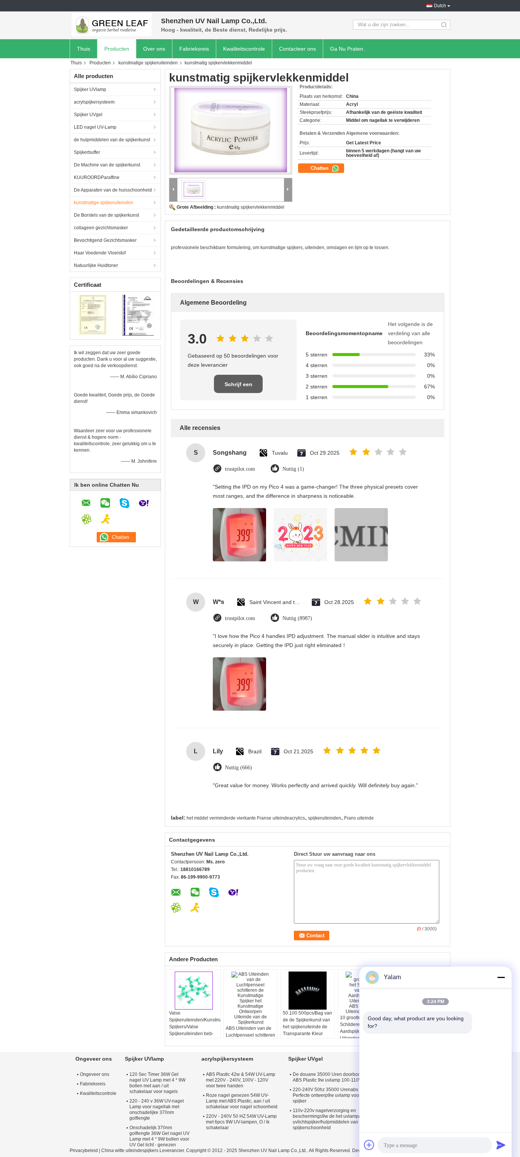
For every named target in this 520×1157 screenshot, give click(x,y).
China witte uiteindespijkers (129, 1150)
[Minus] (501, 977)
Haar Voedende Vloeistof (100, 253)
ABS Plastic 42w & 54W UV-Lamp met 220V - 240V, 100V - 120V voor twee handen (240, 1080)
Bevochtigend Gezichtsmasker (105, 240)
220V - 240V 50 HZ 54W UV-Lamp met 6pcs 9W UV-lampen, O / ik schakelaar (241, 1122)
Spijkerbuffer (87, 152)
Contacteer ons (297, 49)
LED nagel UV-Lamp (95, 127)
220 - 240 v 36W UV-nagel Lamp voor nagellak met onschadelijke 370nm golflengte (156, 1109)
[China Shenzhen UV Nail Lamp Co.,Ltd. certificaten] (92, 314)
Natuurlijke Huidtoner (96, 265)
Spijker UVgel (88, 114)
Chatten (320, 168)
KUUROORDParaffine (97, 177)
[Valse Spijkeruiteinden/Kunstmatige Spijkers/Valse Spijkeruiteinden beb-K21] (193, 991)
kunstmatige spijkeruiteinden (148, 63)
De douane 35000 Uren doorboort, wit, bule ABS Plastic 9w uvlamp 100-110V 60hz (338, 1077)
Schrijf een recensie (238, 387)
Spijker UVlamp (90, 89)
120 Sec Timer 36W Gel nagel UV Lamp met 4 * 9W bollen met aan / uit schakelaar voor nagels (157, 1083)
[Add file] (369, 1144)
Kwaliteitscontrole (244, 49)
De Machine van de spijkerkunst (107, 165)
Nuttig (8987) (297, 618)
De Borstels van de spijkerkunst (106, 215)
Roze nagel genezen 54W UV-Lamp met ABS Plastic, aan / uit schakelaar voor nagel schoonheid (242, 1101)
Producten (116, 49)
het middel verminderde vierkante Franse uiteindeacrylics (246, 818)
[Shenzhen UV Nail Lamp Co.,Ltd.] (111, 24)
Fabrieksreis (194, 49)
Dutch (440, 5)
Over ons (154, 49)
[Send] (501, 1144)
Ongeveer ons (94, 1074)
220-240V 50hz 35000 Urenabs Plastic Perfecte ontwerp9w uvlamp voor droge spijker (333, 1095)
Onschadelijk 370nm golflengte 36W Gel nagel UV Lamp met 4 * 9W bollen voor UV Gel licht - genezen (159, 1136)
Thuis (83, 49)
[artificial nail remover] (230, 130)
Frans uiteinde (359, 818)
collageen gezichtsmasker (101, 227)
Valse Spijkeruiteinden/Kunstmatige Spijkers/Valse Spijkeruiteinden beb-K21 (194, 1026)
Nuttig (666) (238, 767)
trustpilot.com (240, 469)
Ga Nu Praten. (347, 49)
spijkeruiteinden (324, 818)
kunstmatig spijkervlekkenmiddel (250, 207)
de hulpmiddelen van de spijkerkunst (112, 139)
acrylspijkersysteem (94, 102)
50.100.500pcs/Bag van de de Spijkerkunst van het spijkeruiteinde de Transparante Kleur (307, 1023)
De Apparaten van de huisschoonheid (113, 190)
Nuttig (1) (293, 469)
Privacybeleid (84, 1150)
